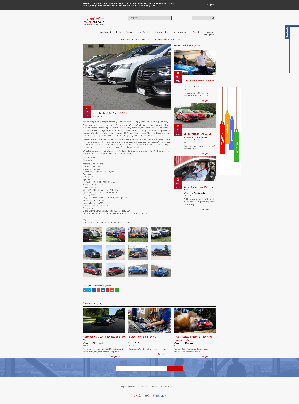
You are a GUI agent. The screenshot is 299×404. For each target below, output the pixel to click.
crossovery (116, 222)
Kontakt (144, 386)
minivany (126, 222)
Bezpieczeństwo (180, 32)
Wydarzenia (175, 39)
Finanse (129, 32)
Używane (210, 32)
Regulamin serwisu (128, 386)
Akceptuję (210, 4)
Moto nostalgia (161, 32)
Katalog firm (208, 34)
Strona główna (124, 39)
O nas (176, 386)
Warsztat (197, 32)
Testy (118, 32)
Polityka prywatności (160, 386)
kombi (107, 222)
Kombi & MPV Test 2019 (144, 39)
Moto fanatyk (144, 32)
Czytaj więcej (206, 100)
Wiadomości (105, 32)
